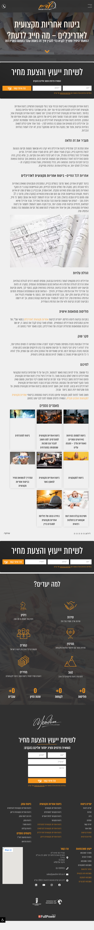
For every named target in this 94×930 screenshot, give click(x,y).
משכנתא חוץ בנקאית (84, 873)
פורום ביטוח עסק (25, 816)
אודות (89, 812)
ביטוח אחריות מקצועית (53, 808)
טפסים (89, 820)
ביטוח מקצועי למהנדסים (52, 812)
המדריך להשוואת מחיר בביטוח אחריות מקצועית (23, 482)
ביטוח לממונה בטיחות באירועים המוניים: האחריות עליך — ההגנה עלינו (76, 441)
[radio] (74, 533)
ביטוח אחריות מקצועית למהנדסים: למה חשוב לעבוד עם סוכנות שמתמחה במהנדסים (49, 441)
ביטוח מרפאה (26, 841)
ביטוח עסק (27, 820)
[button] (2, 920)
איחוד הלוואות (86, 869)
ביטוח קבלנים (26, 828)
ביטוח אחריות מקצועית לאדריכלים (49, 832)
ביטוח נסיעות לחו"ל (24, 837)
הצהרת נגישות (86, 832)
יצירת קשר (88, 824)
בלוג (90, 816)
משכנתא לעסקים (86, 877)
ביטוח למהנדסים (22, 435)
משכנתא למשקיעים (85, 865)
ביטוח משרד (27, 824)
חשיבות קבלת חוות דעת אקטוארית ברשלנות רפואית (76, 520)
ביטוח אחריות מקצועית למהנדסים (49, 824)
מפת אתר (88, 828)
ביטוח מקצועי (56, 820)
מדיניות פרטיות (86, 836)
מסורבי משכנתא (86, 852)
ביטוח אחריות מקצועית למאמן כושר (49, 480)
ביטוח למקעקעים (76, 478)
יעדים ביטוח (87, 808)
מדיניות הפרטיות (65, 93)
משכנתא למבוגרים (85, 881)
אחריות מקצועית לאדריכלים (36, 319)
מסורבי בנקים (87, 856)
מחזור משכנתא (86, 861)
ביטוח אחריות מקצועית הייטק (50, 836)
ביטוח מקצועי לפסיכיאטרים (51, 816)
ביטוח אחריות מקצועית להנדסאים (49, 828)
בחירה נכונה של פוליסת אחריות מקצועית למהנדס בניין (49, 520)
